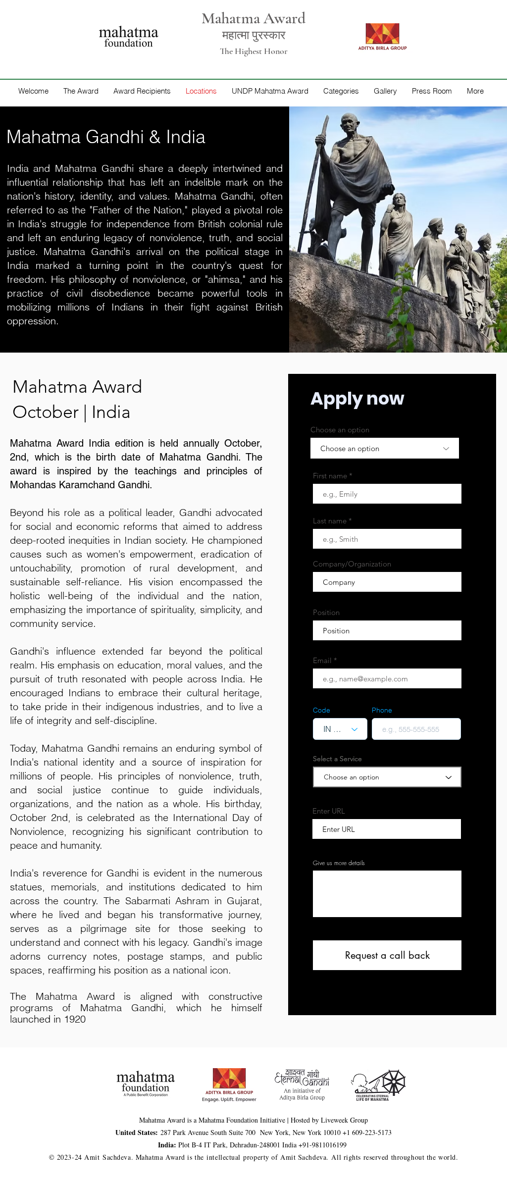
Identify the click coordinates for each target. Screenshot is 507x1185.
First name (330, 475)
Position (326, 612)
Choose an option (339, 429)
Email (322, 660)
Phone (382, 710)
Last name (330, 520)
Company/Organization (352, 563)
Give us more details (339, 863)
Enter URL (328, 811)
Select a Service (337, 758)
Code (321, 710)
